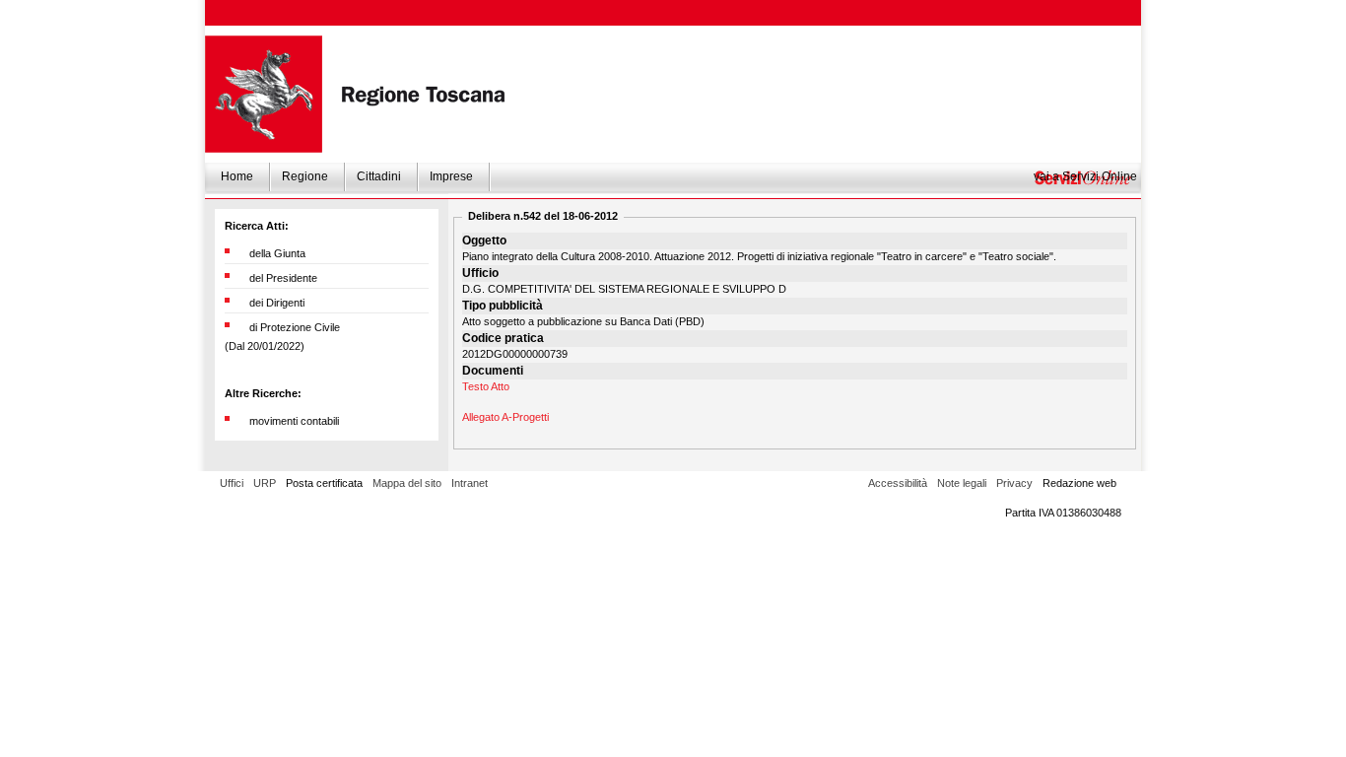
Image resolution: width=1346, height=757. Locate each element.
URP (264, 483)
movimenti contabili (294, 421)
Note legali (961, 483)
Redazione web (1079, 483)
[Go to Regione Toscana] (263, 94)
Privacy (1014, 483)
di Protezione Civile (294, 327)
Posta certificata (324, 483)
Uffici (231, 483)
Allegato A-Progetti (505, 417)
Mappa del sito (406, 483)
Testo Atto (485, 386)
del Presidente (283, 278)
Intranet (469, 483)
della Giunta (277, 253)
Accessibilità (897, 483)
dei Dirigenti (276, 303)
